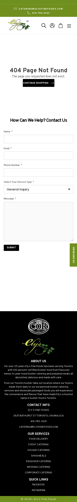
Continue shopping (35, 83)
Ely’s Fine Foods (45, 499)
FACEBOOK (38, 484)
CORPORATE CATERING (38, 472)
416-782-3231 (38, 421)
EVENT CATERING (38, 444)
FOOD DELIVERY (38, 439)
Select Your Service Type (19, 182)
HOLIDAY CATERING (38, 450)
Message (10, 198)
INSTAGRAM (38, 490)
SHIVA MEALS (38, 455)
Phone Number (13, 165)
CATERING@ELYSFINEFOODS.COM (38, 427)
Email (8, 148)
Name (8, 131)
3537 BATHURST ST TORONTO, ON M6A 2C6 (38, 415)
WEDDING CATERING (38, 467)
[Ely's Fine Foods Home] (38, 355)
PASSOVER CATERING (38, 461)
